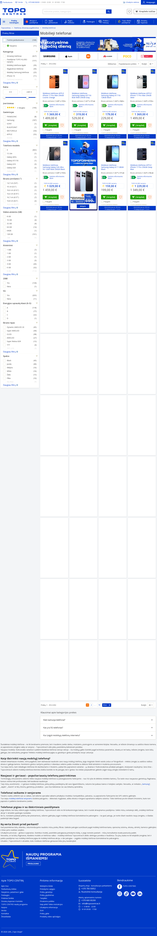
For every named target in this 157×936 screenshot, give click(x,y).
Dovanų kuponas (144, 21)
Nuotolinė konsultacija (91, 891)
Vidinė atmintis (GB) (12, 212)
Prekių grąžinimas (47, 895)
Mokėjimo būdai (46, 886)
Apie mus (5, 886)
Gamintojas (8, 112)
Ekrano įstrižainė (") (12, 178)
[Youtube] (134, 893)
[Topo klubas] (31, 860)
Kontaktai (5, 913)
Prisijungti (150, 2)
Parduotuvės (8, 2)
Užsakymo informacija (49, 907)
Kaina (5, 87)
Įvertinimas (8, 103)
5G (4, 291)
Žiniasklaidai (6, 917)
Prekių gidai (44, 913)
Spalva (6, 356)
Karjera (4, 907)
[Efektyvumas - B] (104, 105)
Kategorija (8, 51)
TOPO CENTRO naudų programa (14, 904)
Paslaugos (91, 21)
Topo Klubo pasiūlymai (126, 21)
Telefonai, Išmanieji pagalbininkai (26, 28)
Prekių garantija (46, 892)
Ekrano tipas (9, 322)
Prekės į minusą (106, 21)
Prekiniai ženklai (7, 898)
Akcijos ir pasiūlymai (34, 21)
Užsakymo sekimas (132, 2)
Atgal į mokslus (71, 21)
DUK (42, 910)
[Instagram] (120, 893)
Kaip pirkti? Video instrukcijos (51, 904)
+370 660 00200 (88, 900)
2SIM (5, 278)
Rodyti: (144, 64)
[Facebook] (119, 886)
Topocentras (6, 28)
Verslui (20, 2)
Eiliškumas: (112, 64)
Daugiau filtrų (9, 82)
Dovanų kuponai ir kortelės (12, 901)
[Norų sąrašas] (129, 11)
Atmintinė (8, 245)
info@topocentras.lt (91, 903)
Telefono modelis (11, 145)
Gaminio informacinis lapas (56, 105)
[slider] (4, 97)
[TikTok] (127, 893)
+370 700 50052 (88, 888)
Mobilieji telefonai (49, 28)
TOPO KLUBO (48, 111)
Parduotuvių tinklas (8, 889)
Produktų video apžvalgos (50, 917)
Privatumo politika (47, 901)
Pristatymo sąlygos (47, 889)
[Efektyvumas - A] (46, 105)
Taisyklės (43, 898)
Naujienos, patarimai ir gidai (12, 892)
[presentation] (44, 44)
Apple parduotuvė (53, 21)
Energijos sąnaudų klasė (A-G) (17, 303)
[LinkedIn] (140, 893)
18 (99, 705)
